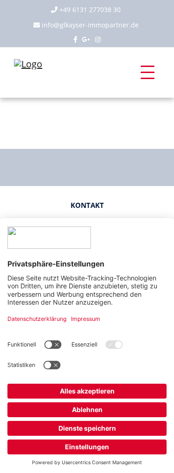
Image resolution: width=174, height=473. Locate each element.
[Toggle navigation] (147, 72)
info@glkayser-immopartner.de (90, 24)
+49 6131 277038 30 (90, 9)
